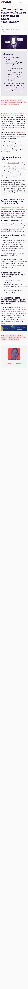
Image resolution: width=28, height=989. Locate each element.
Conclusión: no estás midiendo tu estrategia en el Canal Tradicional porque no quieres (15, 90)
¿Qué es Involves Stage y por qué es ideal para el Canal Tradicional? (15, 64)
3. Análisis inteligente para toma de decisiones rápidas (15, 79)
